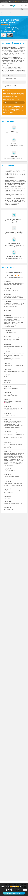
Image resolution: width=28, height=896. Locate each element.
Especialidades (3, 9)
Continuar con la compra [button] (14, 893)
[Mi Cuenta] (2, 6)
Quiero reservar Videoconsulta (14, 103)
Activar (11, 886)
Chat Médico (17, 9)
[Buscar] (22, 6)
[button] (23, 889)
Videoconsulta (10, 9)
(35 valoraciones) (15, 25)
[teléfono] (6, 6)
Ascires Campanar (8, 22)
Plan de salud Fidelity (23, 9)
